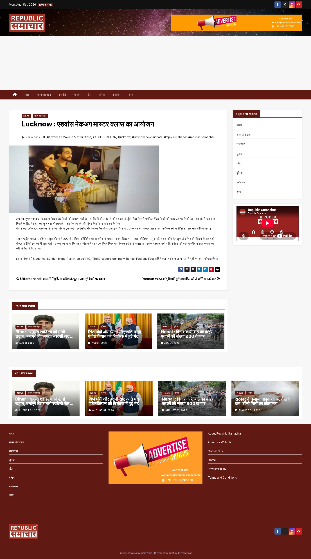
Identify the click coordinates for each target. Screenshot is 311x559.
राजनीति (62, 94)
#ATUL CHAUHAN (104, 137)
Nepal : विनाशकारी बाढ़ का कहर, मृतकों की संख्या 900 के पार (187, 334)
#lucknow (124, 137)
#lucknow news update (147, 137)
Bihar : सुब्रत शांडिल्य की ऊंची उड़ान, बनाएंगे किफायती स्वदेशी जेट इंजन (42, 336)
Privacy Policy (217, 469)
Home (212, 460)
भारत (27, 94)
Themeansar (184, 552)
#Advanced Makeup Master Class (69, 137)
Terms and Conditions (222, 477)
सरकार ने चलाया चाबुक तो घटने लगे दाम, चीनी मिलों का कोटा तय (262, 401)
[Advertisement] (155, 63)
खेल (89, 94)
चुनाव (77, 94)
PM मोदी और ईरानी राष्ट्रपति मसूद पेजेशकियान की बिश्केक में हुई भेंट (114, 334)
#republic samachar (201, 137)
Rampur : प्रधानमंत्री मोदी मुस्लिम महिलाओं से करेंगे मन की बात (179, 279)
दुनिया (102, 94)
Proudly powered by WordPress (136, 552)
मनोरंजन (116, 94)
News (26, 115)
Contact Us (215, 451)
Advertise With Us (219, 442)
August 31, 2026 (30, 410)
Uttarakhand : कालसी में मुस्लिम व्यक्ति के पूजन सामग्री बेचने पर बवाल (62, 279)
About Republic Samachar (225, 433)
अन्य (131, 94)
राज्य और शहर (44, 94)
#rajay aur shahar (175, 137)
